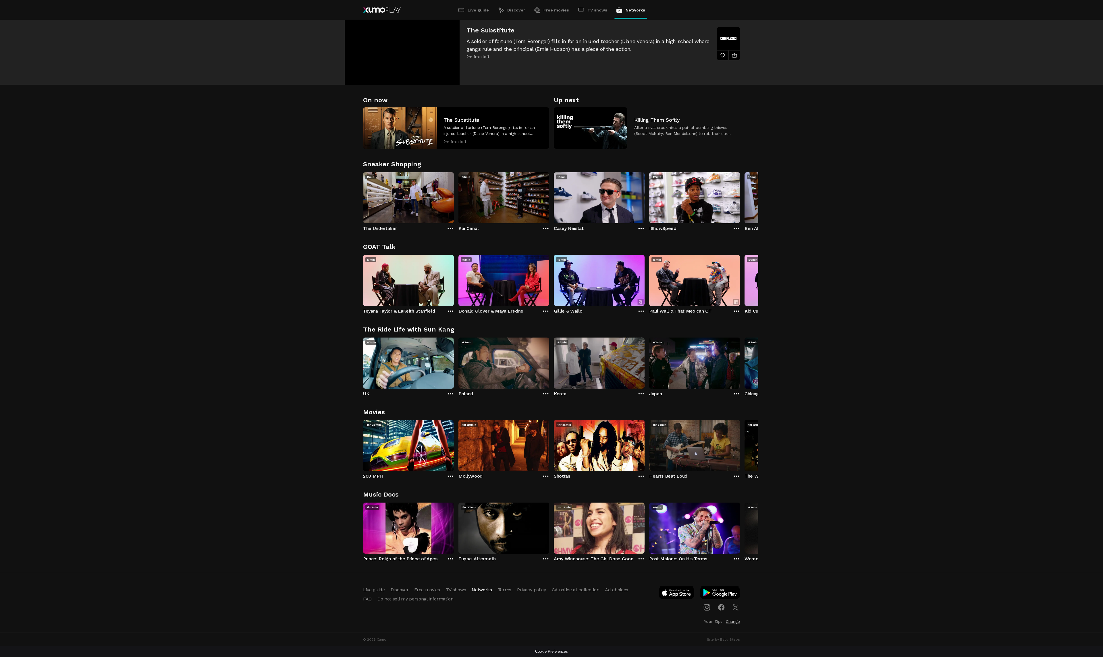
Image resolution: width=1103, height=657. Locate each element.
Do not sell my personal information (415, 599)
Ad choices (616, 589)
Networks (635, 10)
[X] (735, 607)
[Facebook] (721, 607)
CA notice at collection (575, 589)
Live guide (478, 10)
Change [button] (733, 621)
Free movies (556, 10)
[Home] (382, 10)
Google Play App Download (720, 594)
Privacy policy (531, 589)
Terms (504, 589)
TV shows (597, 10)
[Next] (740, 196)
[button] (456, 128)
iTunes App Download (676, 594)
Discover (516, 10)
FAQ (367, 599)
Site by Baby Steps (723, 639)
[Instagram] (707, 607)
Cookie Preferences (551, 651)
